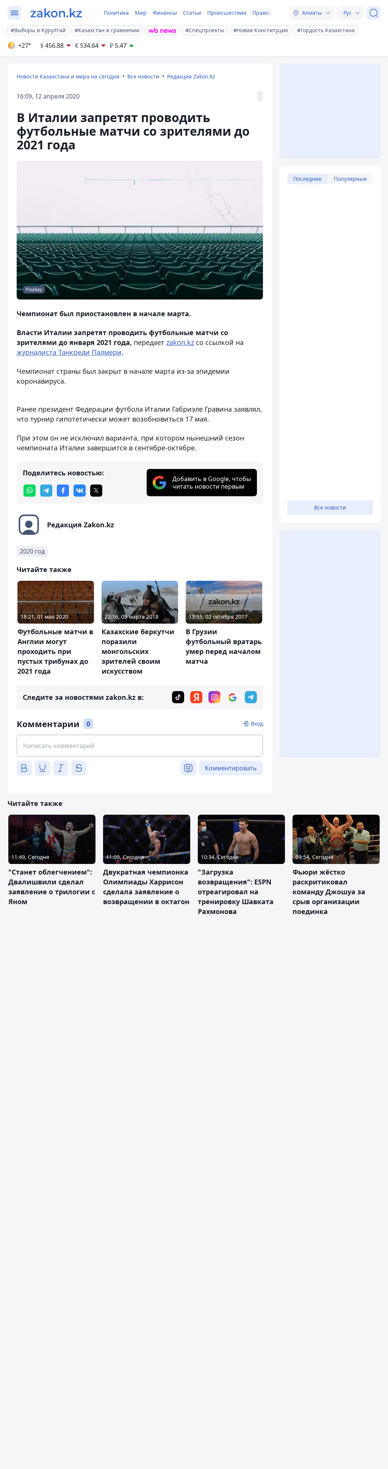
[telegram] (46, 490)
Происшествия (226, 12)
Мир (141, 12)
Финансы (165, 12)
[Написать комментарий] (140, 746)
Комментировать (231, 768)
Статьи (192, 12)
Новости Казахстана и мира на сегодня (68, 76)
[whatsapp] (29, 490)
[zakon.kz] (56, 12)
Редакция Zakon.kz (191, 76)
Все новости (143, 76)
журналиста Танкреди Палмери (69, 352)
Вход (257, 723)
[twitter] (96, 490)
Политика (116, 12)
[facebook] (63, 490)
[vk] (79, 490)
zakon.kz (180, 342)
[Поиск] (373, 13)
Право (260, 12)
